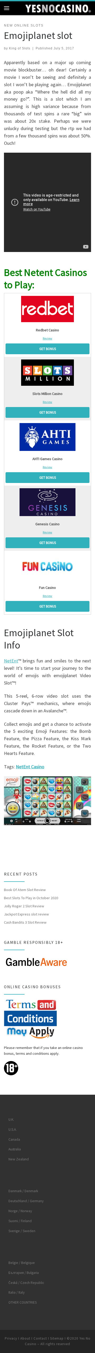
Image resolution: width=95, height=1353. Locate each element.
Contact (40, 1338)
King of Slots (19, 48)
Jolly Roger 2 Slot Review (24, 906)
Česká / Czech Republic (26, 1282)
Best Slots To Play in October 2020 (31, 898)
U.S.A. (12, 1129)
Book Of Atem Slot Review (25, 889)
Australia (14, 1149)
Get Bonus (47, 349)
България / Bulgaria (23, 1272)
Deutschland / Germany (26, 1201)
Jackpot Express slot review (26, 914)
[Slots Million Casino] (47, 372)
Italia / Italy (16, 1292)
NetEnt (11, 661)
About (25, 1338)
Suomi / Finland (20, 1221)
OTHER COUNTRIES (22, 1302)
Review (47, 338)
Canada (14, 1139)
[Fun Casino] (47, 566)
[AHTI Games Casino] (47, 437)
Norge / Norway (20, 1211)
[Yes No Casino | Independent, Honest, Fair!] (58, 7)
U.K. (11, 1119)
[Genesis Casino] (47, 502)
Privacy (11, 1338)
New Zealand (18, 1159)
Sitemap (57, 1338)
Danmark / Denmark (23, 1191)
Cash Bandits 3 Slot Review (25, 922)
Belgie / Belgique (21, 1263)
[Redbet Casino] (47, 309)
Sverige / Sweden (21, 1231)
